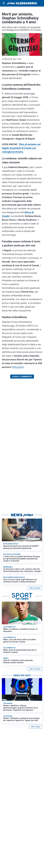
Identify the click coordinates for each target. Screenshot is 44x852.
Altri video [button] (35, 726)
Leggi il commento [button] (22, 376)
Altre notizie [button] (35, 588)
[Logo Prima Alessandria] (22, 3)
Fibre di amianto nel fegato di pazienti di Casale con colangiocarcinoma (21, 148)
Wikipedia (17, 367)
